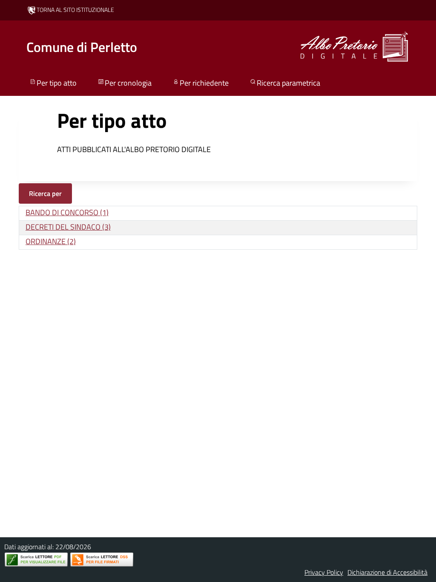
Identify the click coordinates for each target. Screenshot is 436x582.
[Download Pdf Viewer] (36, 559)
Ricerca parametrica (288, 83)
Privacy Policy (323, 572)
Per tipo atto (57, 83)
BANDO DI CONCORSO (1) (67, 212)
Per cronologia (128, 83)
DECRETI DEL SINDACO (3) (68, 227)
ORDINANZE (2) (51, 241)
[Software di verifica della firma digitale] (102, 559)
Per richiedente (204, 83)
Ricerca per (45, 193)
